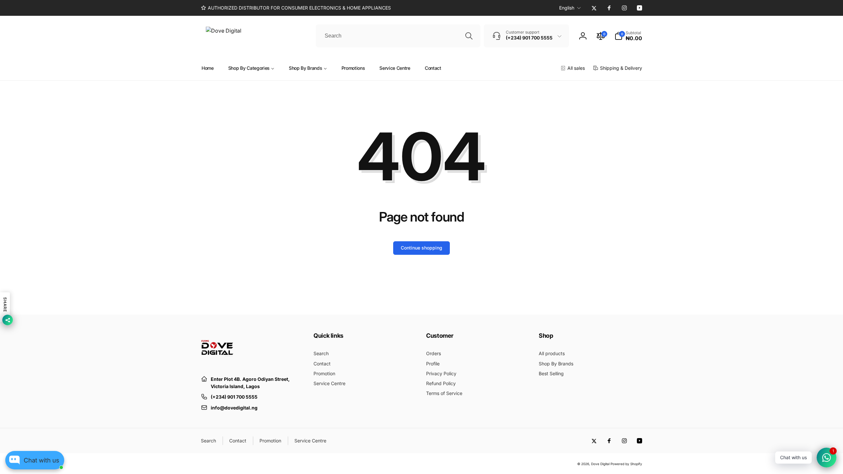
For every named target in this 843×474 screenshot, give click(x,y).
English (566, 8)
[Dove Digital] (217, 362)
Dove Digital (600, 464)
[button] (628, 36)
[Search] (469, 35)
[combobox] (398, 35)
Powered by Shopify (626, 464)
